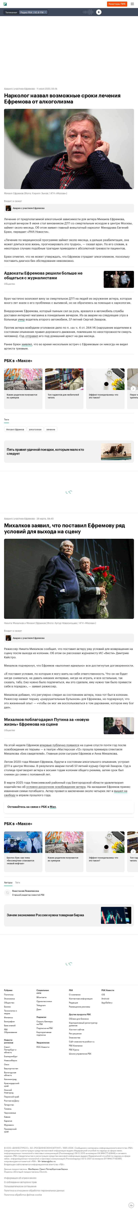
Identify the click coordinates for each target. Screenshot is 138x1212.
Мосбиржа (33, 1168)
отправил (31, 335)
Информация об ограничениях (20, 1177)
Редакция (73, 1002)
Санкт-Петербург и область (10, 1049)
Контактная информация (80, 998)
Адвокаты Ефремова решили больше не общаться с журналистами (43, 275)
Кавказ (7, 1116)
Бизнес (7, 1006)
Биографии (9, 1021)
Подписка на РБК (45, 1028)
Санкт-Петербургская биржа (53, 1168)
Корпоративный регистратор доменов (83, 1024)
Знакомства (74, 1037)
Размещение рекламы (79, 1006)
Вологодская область (10, 1073)
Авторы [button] (8, 882)
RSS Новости (43, 1046)
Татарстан (9, 1104)
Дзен (39, 1009)
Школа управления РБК (80, 1053)
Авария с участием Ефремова (19, 88)
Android (105, 998)
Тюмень (7, 1108)
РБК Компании (75, 1045)
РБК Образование (10, 1030)
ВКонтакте (41, 997)
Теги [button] (6, 419)
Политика (8, 994)
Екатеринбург (11, 1056)
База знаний (9, 1025)
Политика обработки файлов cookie (23, 1194)
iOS (103, 994)
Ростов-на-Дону (11, 1100)
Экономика (9, 998)
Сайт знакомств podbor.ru (81, 1041)
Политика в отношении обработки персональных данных (34, 1190)
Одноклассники (44, 1001)
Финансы (8, 1017)
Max (53, 806)
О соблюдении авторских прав (20, 1181)
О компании (74, 994)
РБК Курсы (74, 1049)
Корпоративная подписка (44, 1033)
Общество (9, 283)
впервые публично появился (59, 744)
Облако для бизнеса (79, 1018)
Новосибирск (10, 1060)
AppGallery (106, 1002)
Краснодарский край (11, 1084)
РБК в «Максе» (18, 361)
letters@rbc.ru (49, 1161)
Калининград (10, 1079)
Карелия (8, 1120)
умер (21, 319)
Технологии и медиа (10, 1012)
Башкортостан (11, 1068)
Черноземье (10, 1112)
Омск (6, 1064)
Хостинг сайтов (76, 1029)
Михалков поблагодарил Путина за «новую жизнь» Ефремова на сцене (46, 722)
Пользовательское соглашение (20, 1185)
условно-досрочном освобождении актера (55, 786)
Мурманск (9, 1124)
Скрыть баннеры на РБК (45, 1022)
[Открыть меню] (132, 4)
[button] (23, 388)
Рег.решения (75, 1033)
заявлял (27, 343)
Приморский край (10, 1130)
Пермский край (11, 1096)
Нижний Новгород (8, 1091)
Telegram (41, 1005)
